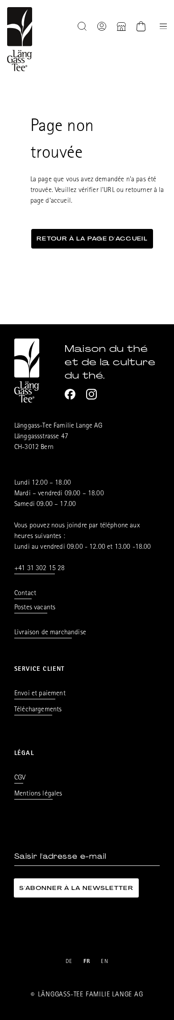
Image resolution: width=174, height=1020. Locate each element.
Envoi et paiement (40, 694)
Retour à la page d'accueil (92, 238)
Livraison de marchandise (50, 632)
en (104, 962)
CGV (19, 778)
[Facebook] (70, 394)
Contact (25, 593)
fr (87, 962)
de (69, 962)
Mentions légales (38, 794)
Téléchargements (38, 710)
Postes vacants (34, 608)
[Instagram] (91, 394)
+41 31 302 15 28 (39, 568)
